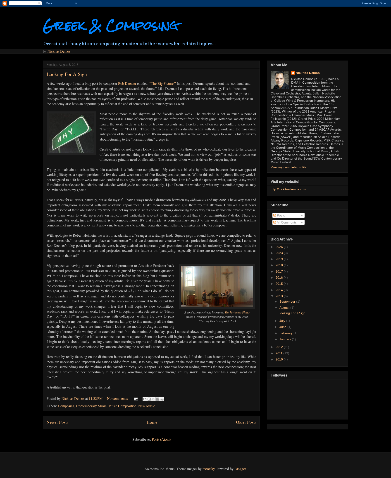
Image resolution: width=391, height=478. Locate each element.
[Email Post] (135, 398)
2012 (280, 347)
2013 (280, 296)
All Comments (286, 222)
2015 (280, 283)
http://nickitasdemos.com (288, 189)
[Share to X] (153, 399)
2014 (280, 290)
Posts (280, 215)
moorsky (209, 468)
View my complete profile (288, 167)
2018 (280, 265)
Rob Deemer (127, 83)
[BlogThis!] (149, 399)
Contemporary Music (91, 405)
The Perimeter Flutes (237, 312)
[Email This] (145, 399)
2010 (280, 359)
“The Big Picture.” (162, 83)
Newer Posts (57, 422)
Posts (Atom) (161, 439)
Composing (66, 405)
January (285, 339)
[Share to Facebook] (157, 399)
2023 (280, 253)
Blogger (240, 468)
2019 (280, 259)
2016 (280, 277)
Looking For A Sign (67, 74)
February (286, 333)
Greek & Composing (110, 25)
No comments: (118, 398)
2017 (280, 271)
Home (152, 422)
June (283, 327)
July (282, 321)
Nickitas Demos (59, 51)
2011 (279, 353)
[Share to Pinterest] (162, 399)
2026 (280, 247)
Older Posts (246, 422)
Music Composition (122, 405)
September (287, 301)
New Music (146, 405)
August (284, 307)
